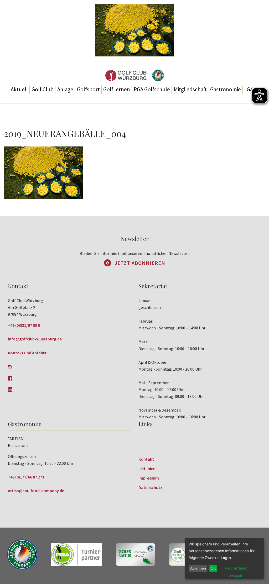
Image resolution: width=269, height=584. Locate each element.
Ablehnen (198, 568)
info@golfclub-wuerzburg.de (35, 338)
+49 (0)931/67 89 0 (24, 325)
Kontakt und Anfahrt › (28, 352)
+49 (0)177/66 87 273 (26, 477)
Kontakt (146, 459)
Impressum (148, 478)
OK (213, 568)
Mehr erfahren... (238, 568)
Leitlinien (147, 468)
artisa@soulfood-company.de (36, 490)
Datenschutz (150, 487)
